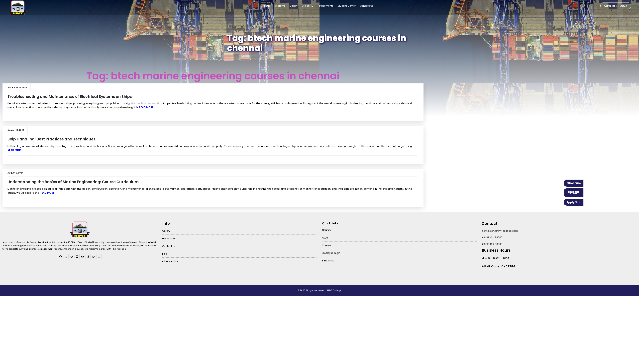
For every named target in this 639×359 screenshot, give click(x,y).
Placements (326, 5)
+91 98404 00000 (492, 244)
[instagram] (71, 256)
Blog (164, 253)
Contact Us (366, 5)
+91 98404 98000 (492, 237)
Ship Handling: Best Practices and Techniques (51, 139)
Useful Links (168, 238)
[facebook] (60, 256)
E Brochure (573, 183)
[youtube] (82, 256)
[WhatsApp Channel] (93, 256)
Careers (326, 245)
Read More (146, 107)
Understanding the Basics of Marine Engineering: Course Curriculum (73, 181)
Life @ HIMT (308, 5)
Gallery (294, 5)
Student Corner (347, 5)
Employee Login (331, 253)
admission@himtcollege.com (500, 231)
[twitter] (66, 256)
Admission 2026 (616, 6)
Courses (326, 230)
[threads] (88, 256)
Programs (279, 5)
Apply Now (573, 202)
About (266, 5)
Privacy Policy (170, 261)
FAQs (325, 237)
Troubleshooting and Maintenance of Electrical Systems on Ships (69, 96)
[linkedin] (77, 256)
